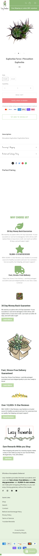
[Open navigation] (35, 3)
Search (4, 505)
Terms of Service (8, 518)
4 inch (13, 79)
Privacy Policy (6, 515)
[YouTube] (16, 491)
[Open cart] (29, 3)
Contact (5, 508)
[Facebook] (16, 163)
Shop (4, 502)
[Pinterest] (23, 163)
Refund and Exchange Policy (10, 153)
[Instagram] (7, 491)
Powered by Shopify (19, 533)
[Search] (26, 3)
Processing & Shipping (8, 147)
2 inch (5, 79)
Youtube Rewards (8, 522)
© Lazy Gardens (19, 530)
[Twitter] (19, 163)
